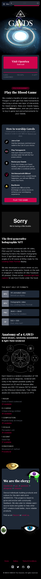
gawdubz (24, 486)
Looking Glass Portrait (11, 261)
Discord (16, 515)
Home (6, 561)
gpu (16, 486)
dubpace (18, 488)
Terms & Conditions (30, 561)
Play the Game (20, 200)
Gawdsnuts (8, 486)
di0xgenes (7, 488)
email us (25, 515)
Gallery (15, 561)
